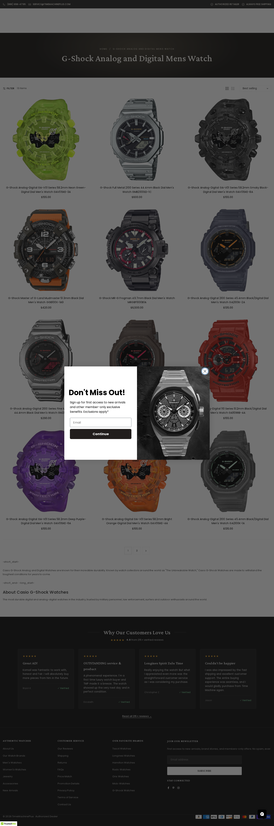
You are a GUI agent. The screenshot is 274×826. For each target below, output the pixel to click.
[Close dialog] (205, 371)
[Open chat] (262, 814)
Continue (101, 434)
